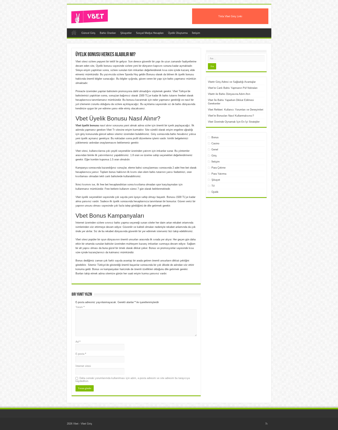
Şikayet (215, 179)
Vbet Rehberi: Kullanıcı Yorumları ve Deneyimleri (235, 109)
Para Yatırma (218, 173)
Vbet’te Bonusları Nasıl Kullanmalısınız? (231, 115)
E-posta (81, 353)
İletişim (196, 32)
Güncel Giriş (88, 32)
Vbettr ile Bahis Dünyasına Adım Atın (229, 93)
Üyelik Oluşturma (178, 32)
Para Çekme (218, 167)
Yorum (80, 307)
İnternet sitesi (83, 365)
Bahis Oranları (108, 32)
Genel (214, 149)
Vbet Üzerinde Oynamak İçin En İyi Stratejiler (234, 121)
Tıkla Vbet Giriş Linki (230, 16)
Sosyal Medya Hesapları (150, 32)
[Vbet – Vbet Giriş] (89, 15)
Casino (215, 143)
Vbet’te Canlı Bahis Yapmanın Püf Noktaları (233, 87)
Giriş (214, 155)
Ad (78, 341)
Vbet (74, 32)
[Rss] (266, 423)
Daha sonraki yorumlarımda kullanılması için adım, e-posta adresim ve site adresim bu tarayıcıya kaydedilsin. (133, 379)
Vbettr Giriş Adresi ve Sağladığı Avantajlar (232, 81)
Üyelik (214, 191)
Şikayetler (126, 32)
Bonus (215, 137)
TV (213, 185)
